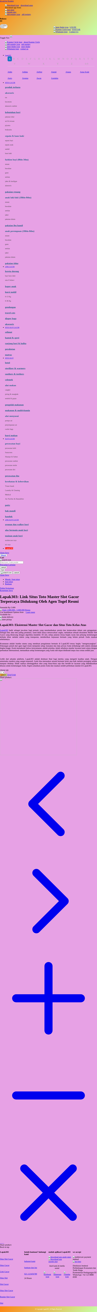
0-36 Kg (8, 301)
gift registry (26, 14)
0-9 (86, 63)
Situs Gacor (4, 1265)
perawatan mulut (11, 465)
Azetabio (54, 78)
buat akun (9, 582)
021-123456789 (30, 1274)
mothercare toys (10, 540)
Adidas (25, 72)
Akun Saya (4, 553)
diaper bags (10, 318)
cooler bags (9, 429)
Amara (68, 72)
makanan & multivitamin (17, 410)
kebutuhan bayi (12, 112)
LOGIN (73, 27)
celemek (9, 379)
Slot (1, 1303)
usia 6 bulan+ (10, 280)
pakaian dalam (10, 219)
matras (8, 354)
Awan (39, 78)
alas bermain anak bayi (16, 530)
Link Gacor (4, 1272)
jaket (6, 215)
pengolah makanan (14, 404)
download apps (26, 5)
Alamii (53, 72)
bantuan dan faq (30, 1268)
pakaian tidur (9, 117)
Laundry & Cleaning (12, 490)
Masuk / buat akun (12, 579)
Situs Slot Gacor (6, 1259)
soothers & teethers (14, 374)
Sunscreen (8, 452)
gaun (6, 173)
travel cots (10, 313)
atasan (7, 164)
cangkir (7, 390)
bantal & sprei (12, 337)
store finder (25, 47)
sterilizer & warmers (15, 368)
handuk (9, 516)
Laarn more (30, 612)
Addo (10, 72)
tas (6, 97)
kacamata (8, 102)
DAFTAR (76, 29)
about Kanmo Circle (32, 42)
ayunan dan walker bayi (17, 524)
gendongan (10, 307)
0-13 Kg (8, 297)
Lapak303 (4, 630)
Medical (8, 495)
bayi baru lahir (10, 276)
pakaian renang (12, 192)
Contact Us (73, 32)
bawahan (8, 168)
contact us (24, 49)
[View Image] (0, 1243)
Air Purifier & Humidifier (14, 499)
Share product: (6, 677)
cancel (3, 567)
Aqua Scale (84, 72)
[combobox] (11, 562)
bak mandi (10, 511)
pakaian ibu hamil (14, 225)
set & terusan (9, 121)
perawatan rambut (11, 461)
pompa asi (8, 421)
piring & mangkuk (11, 394)
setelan (7, 177)
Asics (10, 78)
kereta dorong (12, 271)
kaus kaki (8, 153)
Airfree (39, 72)
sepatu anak (9, 145)
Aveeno (25, 78)
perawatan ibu (12, 476)
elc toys (7, 545)
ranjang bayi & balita (15, 343)
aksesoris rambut (11, 106)
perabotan (10, 349)
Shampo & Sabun (11, 457)
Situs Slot (4, 1278)
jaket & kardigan (11, 181)
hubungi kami (29, 1261)
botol (7, 362)
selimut (8, 332)
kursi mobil (10, 292)
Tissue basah (9, 486)
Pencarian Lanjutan (7, 565)
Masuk (3, 555)
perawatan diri (10, 470)
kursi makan (11, 435)
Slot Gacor (4, 1284)
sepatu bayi (9, 140)
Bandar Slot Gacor (7, 1297)
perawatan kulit (10, 448)
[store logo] (20, 38)
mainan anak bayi (14, 536)
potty (7, 505)
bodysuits (8, 130)
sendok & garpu (10, 398)
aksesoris (8, 186)
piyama (7, 125)
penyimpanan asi (11, 425)
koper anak (10, 286)
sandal (7, 149)
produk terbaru (12, 87)
